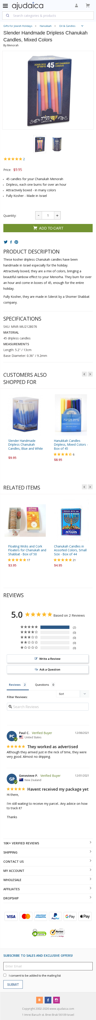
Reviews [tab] (15, 685)
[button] (39, 144)
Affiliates (11, 889)
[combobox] (48, 15)
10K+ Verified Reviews (21, 843)
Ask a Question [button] (50, 669)
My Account (13, 871)
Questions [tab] (42, 685)
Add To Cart (51, 228)
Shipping (10, 852)
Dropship (11, 898)
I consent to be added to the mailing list (35, 975)
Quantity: (9, 215)
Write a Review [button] (50, 659)
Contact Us (13, 861)
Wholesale (12, 880)
